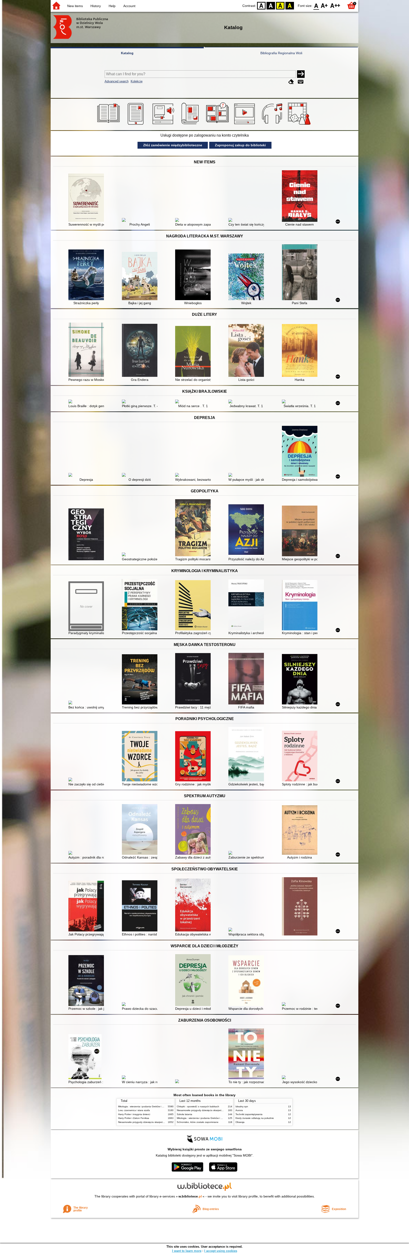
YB (280, 5)
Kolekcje (136, 81)
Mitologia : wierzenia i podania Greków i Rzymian (144, 1106)
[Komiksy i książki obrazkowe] (218, 125)
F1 (324, 5)
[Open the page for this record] (87, 198)
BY (289, 5)
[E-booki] (136, 125)
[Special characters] (300, 82)
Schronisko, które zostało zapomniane (197, 1122)
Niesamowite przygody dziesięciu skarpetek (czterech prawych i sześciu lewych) (161, 1122)
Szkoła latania (184, 1114)
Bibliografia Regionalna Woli (281, 53)
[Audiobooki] (163, 125)
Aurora (239, 1110)
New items (75, 6)
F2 (335, 5)
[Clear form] (291, 82)
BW (271, 5)
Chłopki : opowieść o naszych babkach (198, 1106)
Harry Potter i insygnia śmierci (134, 1114)
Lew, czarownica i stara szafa (134, 1110)
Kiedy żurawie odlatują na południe (255, 1118)
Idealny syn (242, 1106)
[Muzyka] (272, 125)
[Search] (301, 74)
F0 (316, 5)
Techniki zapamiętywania (249, 1114)
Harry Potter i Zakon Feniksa (133, 1118)
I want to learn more (186, 1251)
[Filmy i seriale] (245, 125)
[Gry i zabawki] (300, 125)
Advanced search (117, 81)
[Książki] (109, 125)
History (95, 6)
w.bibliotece (190, 1196)
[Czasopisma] (191, 125)
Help (112, 6)
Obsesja (240, 1122)
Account (129, 6)
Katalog (127, 53)
